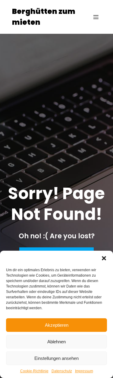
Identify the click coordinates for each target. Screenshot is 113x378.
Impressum (84, 371)
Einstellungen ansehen (56, 358)
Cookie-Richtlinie (34, 371)
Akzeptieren (56, 325)
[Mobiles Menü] (96, 17)
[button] (104, 258)
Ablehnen (56, 341)
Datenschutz (62, 371)
